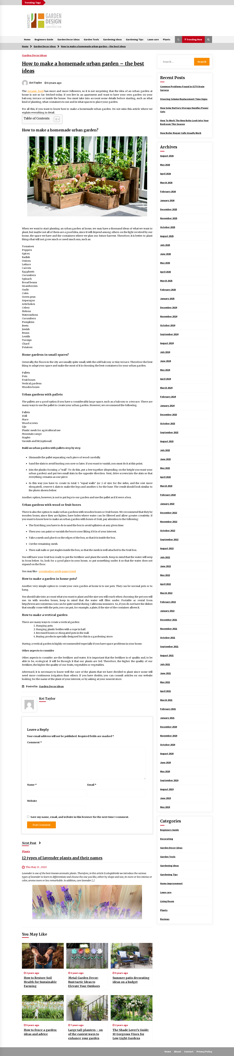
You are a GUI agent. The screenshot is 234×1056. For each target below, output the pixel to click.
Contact (188, 1051)
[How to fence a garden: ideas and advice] (43, 1008)
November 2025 (168, 218)
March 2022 (166, 592)
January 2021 (167, 717)
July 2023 (165, 450)
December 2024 (168, 307)
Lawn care (153, 39)
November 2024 (168, 316)
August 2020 (167, 753)
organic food (35, 91)
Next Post (29, 843)
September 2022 (169, 539)
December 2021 (168, 619)
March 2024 (166, 387)
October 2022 (167, 530)
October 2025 (167, 227)
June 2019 (165, 798)
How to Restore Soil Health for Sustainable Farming (40, 982)
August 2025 (167, 236)
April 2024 (165, 378)
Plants (166, 39)
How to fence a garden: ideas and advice (40, 1032)
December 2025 (168, 209)
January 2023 (167, 503)
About (177, 1051)
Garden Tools (91, 39)
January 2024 (167, 405)
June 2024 (165, 361)
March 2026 (166, 182)
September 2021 (169, 646)
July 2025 (165, 245)
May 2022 (165, 575)
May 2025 (165, 262)
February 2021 (168, 708)
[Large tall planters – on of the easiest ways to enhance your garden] (87, 1008)
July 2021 (165, 664)
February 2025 (168, 289)
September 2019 (169, 780)
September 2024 (169, 334)
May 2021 (165, 682)
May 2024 (165, 369)
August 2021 (167, 655)
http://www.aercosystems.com (40, 603)
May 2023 (165, 468)
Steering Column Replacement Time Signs (183, 99)
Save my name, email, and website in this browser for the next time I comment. (79, 817)
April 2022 (165, 584)
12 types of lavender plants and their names (62, 858)
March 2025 (166, 280)
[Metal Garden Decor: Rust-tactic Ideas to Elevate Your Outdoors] (87, 956)
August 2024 (167, 343)
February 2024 (168, 396)
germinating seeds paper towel (57, 571)
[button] (178, 39)
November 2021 (168, 628)
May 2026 (165, 164)
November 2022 (168, 521)
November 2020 (168, 735)
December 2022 (168, 512)
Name (32, 784)
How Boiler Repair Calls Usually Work (180, 133)
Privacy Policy (204, 1051)
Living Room (167, 901)
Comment (34, 742)
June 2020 (165, 762)
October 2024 (167, 325)
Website (32, 800)
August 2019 (167, 789)
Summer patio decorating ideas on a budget (131, 980)
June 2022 (165, 566)
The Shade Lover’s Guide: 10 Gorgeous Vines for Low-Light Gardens (131, 1034)
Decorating (166, 838)
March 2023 (166, 485)
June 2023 (165, 459)
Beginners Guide (44, 39)
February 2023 (168, 494)
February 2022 (168, 601)
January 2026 (167, 200)
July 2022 (165, 557)
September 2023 (169, 432)
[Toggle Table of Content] (55, 119)
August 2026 (167, 155)
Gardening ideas (112, 39)
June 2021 (165, 673)
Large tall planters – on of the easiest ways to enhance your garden (85, 1034)
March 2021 (166, 700)
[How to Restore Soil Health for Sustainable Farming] (43, 956)
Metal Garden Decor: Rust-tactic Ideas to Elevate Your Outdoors (84, 982)
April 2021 (165, 691)
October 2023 (167, 423)
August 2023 (167, 441)
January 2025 (167, 298)
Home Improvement (171, 883)
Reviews (164, 919)
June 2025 (165, 253)
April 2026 (165, 173)
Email (91, 784)
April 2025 (165, 271)
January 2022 (167, 610)
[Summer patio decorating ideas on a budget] (131, 956)
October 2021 (167, 637)
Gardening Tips (134, 39)
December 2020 (168, 726)
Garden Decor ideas (68, 39)
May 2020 (165, 771)
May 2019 (165, 807)
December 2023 (168, 414)
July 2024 (165, 352)
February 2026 (168, 191)
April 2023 (165, 477)
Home (27, 39)
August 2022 (167, 548)
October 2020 (167, 744)
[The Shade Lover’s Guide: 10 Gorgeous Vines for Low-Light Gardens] (131, 1008)
